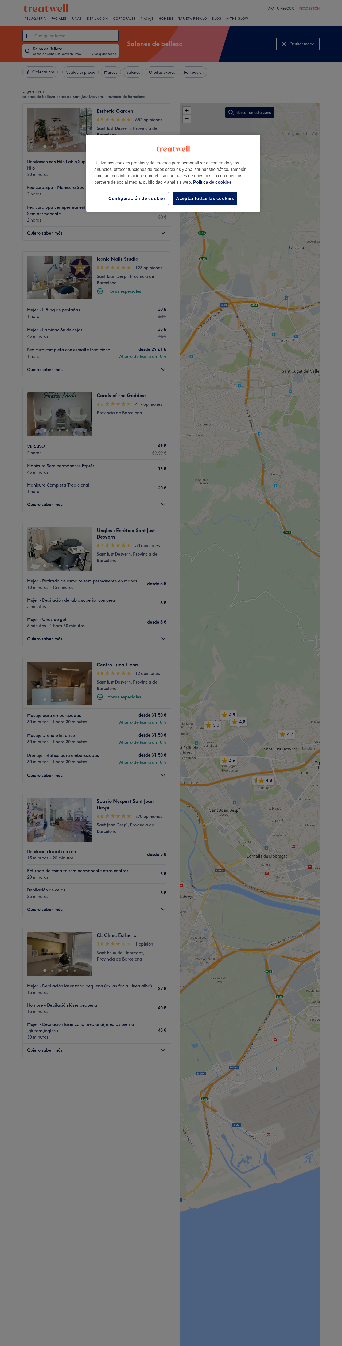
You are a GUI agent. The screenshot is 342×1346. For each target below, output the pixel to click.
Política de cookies (212, 182)
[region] (173, 173)
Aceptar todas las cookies (205, 198)
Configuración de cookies (137, 198)
